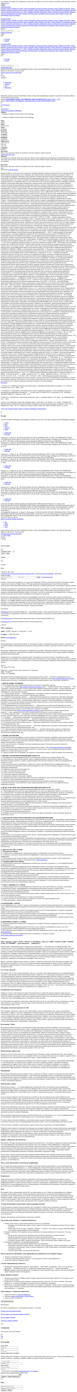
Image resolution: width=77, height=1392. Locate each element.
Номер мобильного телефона (10, 1353)
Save (7, 553)
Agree (3, 5)
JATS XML (6, 535)
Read (9, 170)
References (8, 87)
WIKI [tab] (6, 429)
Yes (2, 1336)
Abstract (7, 84)
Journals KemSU (6, 7)
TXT (6, 527)
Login (38, 577)
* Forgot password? (47, 577)
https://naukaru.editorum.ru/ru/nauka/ (63, 678)
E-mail (3, 1363)
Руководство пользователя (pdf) (11, 1311)
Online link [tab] (8, 433)
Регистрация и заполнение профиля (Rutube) (15, 1314)
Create (8, 575)
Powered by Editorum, (47, 573)
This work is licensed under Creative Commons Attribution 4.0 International (23, 409)
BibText (3, 519)
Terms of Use (5, 3)
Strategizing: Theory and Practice (50, 12)
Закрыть (4, 1376)
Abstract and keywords (7, 154)
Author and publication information (11, 110)
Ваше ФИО (4, 1345)
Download (15, 170)
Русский (7, 39)
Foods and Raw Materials (67, 12)
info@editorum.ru (11, 637)
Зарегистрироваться (14, 1376)
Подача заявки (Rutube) (8, 1317)
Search (3, 29)
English (7, 41)
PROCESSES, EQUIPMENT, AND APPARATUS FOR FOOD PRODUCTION (30, 101)
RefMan (14, 519)
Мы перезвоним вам (7, 1301)
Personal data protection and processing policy (21, 573)
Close (3, 553)
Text (6, 86)
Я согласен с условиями (10, 1371)
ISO (6, 522)
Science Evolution (14, 15)
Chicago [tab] (7, 428)
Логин (3, 1386)
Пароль (3, 1388)
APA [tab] (6, 426)
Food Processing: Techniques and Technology (41, 13)
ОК (20, 1374)
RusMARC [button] (20, 519)
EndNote (8, 519)
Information (8, 82)
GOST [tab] (7, 423)
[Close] (1, 412)
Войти (9, 1390)
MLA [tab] (6, 424)
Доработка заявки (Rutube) (9, 1320)
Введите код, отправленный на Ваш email (14, 1373)
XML (6, 524)
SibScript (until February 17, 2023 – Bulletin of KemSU (23, 12)
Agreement (4, 573)
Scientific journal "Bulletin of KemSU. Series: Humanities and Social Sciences (24, 8)
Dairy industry (59, 13)
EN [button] (2, 36)
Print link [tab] (7, 434)
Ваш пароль (4, 1365)
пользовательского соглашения (28, 1371)
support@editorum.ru (24, 1294)
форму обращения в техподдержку (22, 1296)
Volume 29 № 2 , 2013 (53, 99)
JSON (6, 525)
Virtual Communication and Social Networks (14, 13)
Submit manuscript (6, 32)
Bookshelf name (6, 551)
